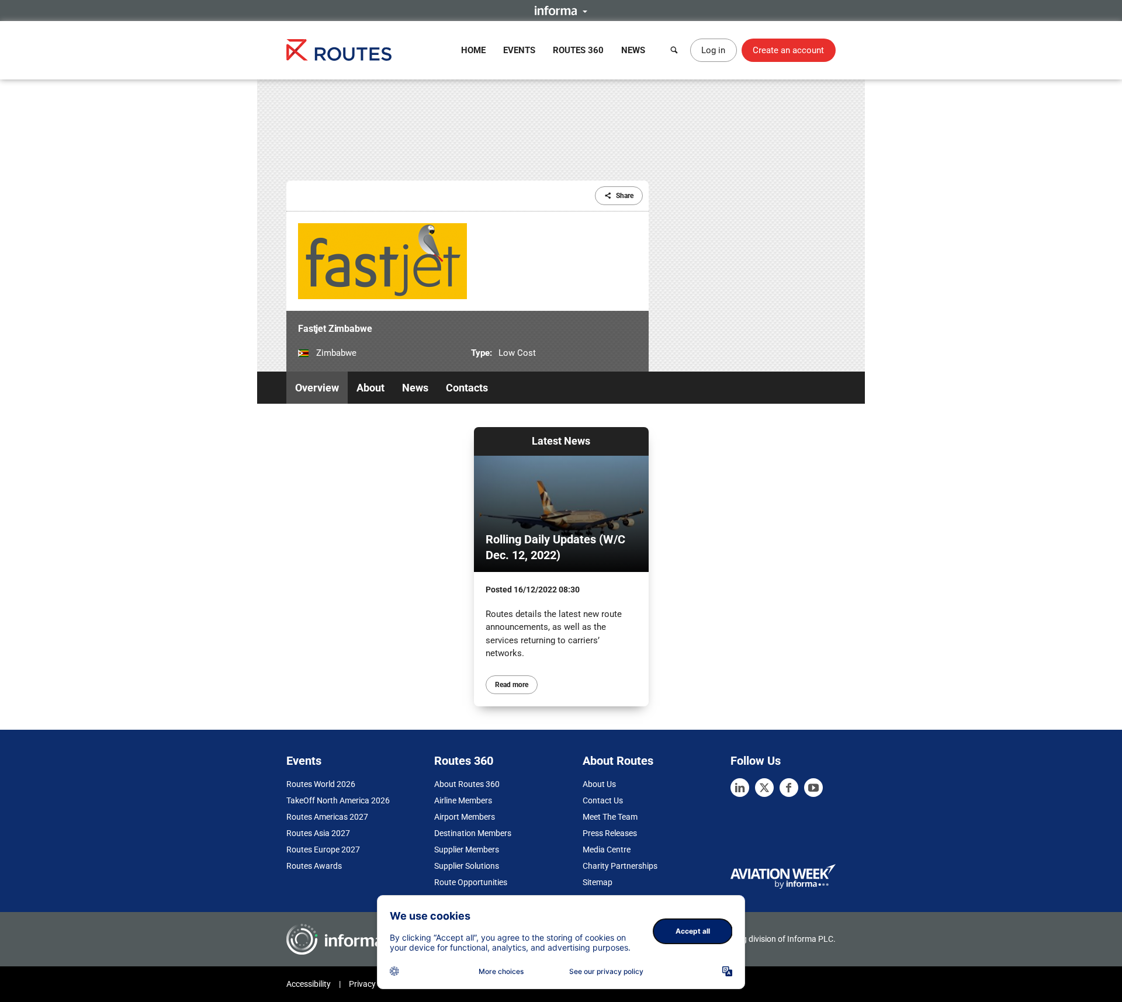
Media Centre (607, 849)
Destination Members (472, 833)
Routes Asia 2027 (318, 833)
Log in (713, 50)
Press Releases (610, 833)
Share (624, 196)
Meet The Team (610, 816)
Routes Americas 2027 (327, 816)
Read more (511, 685)
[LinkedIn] (739, 787)
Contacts (467, 388)
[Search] (674, 50)
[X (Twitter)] (764, 787)
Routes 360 (578, 50)
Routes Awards (314, 866)
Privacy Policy (374, 984)
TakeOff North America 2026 (338, 800)
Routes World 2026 (320, 784)
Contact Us (603, 800)
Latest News (561, 441)
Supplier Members (466, 849)
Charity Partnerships (620, 866)
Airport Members (464, 816)
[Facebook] (789, 787)
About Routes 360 (467, 784)
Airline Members (463, 800)
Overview (317, 388)
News (633, 50)
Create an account (788, 50)
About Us (599, 784)
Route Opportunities (470, 882)
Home (473, 50)
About (370, 388)
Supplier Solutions (466, 866)
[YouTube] (813, 787)
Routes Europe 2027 (323, 849)
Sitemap (597, 882)
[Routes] (339, 50)
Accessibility (308, 984)
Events (519, 50)
